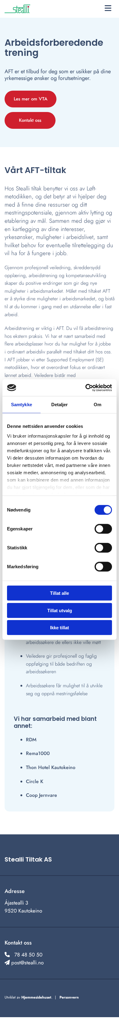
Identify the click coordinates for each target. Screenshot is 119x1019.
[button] (108, 8)
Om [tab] (97, 404)
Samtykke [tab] (21, 404)
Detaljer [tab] (59, 404)
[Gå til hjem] (21, 9)
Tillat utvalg (59, 610)
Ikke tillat (59, 627)
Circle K (34, 781)
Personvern (69, 997)
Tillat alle (59, 593)
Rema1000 (38, 753)
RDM (31, 739)
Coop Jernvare (41, 795)
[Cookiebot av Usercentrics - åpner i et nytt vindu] (85, 388)
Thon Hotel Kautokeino (50, 767)
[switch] (103, 529)
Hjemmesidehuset (36, 997)
